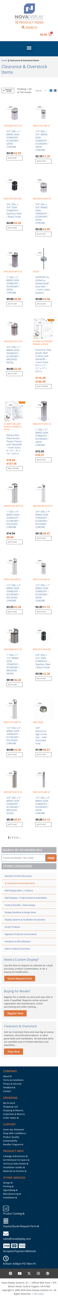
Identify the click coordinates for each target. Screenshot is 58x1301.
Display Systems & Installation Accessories (25, 919)
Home (4, 60)
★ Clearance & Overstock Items (20, 883)
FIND (51, 858)
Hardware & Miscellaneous (18, 941)
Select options (42, 386)
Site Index (39, 1293)
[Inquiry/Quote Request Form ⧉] (6, 1221)
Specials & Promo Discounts (18, 875)
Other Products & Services (17, 948)
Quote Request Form (19, 978)
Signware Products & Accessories (21, 934)
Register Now (15, 1013)
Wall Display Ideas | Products (19, 890)
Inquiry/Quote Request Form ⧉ (21, 1226)
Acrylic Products (12, 926)
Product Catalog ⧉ (13, 1213)
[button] (29, 48)
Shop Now (13, 1051)
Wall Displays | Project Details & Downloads (26, 897)
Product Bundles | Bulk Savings (20, 905)
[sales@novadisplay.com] (6, 1233)
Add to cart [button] (12, 158)
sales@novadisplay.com (17, 1238)
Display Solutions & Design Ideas (20, 912)
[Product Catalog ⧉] (6, 1208)
